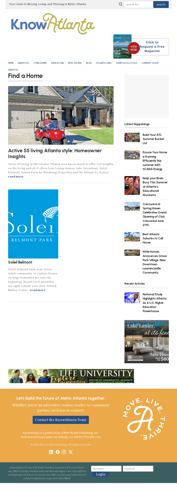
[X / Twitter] (71, 452)
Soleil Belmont (20, 262)
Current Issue (150, 63)
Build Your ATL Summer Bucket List (153, 139)
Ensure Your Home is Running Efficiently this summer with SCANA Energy (155, 160)
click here (28, 474)
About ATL (23, 63)
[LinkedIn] (51, 452)
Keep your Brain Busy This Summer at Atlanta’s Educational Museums (155, 186)
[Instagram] (64, 452)
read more (16, 176)
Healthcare (75, 63)
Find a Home (40, 63)
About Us (13, 69)
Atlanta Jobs (103, 63)
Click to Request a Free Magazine (152, 47)
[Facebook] (58, 452)
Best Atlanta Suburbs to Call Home (153, 238)
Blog (89, 63)
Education (57, 63)
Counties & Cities (126, 63)
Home (11, 63)
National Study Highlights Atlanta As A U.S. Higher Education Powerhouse (154, 302)
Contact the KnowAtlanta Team (60, 420)
